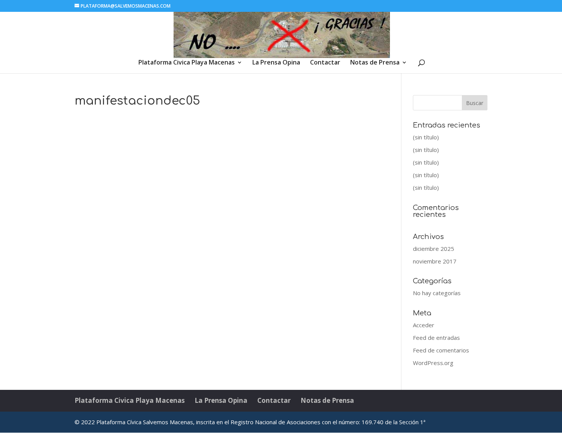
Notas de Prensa (375, 63)
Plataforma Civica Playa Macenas (186, 63)
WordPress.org (433, 363)
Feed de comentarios (441, 350)
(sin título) (426, 137)
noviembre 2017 (434, 261)
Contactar (325, 63)
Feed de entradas (436, 337)
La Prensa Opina (276, 63)
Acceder (423, 325)
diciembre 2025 (433, 248)
